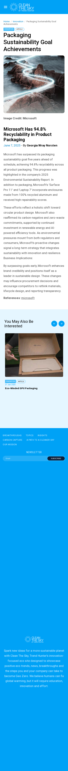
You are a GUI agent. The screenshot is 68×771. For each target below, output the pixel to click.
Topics (29, 435)
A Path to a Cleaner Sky (40, 440)
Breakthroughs (12, 435)
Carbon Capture (12, 440)
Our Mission (10, 444)
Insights (42, 435)
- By (30, 145)
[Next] (62, 324)
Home (6, 21)
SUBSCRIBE (56, 458)
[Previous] (54, 324)
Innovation (18, 21)
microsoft (28, 298)
